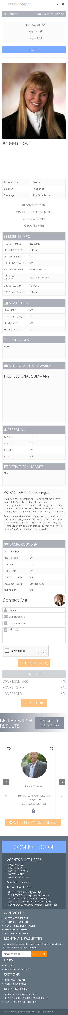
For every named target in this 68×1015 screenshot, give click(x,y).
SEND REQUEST (31, 663)
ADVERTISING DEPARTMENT (20, 925)
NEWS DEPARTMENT (16, 929)
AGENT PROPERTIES (15, 983)
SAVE (33, 39)
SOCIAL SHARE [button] (35, 225)
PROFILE (34, 49)
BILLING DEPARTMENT (17, 933)
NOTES (33, 32)
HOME (8, 965)
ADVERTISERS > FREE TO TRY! (20, 1001)
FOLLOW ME (33, 25)
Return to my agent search (35, 822)
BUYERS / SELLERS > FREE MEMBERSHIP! (26, 998)
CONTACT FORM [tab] (35, 205)
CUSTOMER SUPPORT (16, 918)
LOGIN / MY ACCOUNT (17, 969)
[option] (34, 781)
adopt (34, 769)
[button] (55, 4)
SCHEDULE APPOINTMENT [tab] (35, 212)
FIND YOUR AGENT (15, 979)
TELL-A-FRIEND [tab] (35, 219)
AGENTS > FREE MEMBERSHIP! (21, 994)
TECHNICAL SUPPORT (16, 921)
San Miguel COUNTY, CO (50, 723)
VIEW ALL (31, 703)
